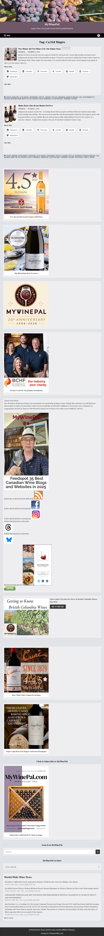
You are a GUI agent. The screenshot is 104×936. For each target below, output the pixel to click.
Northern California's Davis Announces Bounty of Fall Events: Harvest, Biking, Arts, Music (41, 882)
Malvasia (7, 98)
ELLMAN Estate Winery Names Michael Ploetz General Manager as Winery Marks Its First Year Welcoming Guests (52, 888)
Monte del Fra (27, 98)
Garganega (61, 97)
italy (80, 97)
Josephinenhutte (88, 97)
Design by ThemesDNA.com (52, 933)
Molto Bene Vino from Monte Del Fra (35, 105)
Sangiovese (44, 157)
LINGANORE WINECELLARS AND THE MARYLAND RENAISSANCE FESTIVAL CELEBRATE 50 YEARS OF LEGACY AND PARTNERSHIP (50, 896)
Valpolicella (79, 157)
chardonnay (33, 97)
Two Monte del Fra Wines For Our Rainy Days (44, 49)
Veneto (86, 157)
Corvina (47, 97)
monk (19, 98)
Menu (8, 35)
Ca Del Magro (24, 97)
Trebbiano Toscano (70, 98)
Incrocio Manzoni (72, 97)
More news (8, 918)
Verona (92, 157)
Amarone (15, 155)
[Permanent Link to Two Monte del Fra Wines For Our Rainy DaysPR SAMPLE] (10, 54)
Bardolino (15, 97)
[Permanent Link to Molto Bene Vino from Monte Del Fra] (10, 114)
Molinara (14, 98)
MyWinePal (52, 24)
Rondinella (47, 98)
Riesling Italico (37, 98)
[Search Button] (98, 35)
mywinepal (22, 52)
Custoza (54, 97)
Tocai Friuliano (57, 98)
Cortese (41, 97)
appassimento (23, 155)
